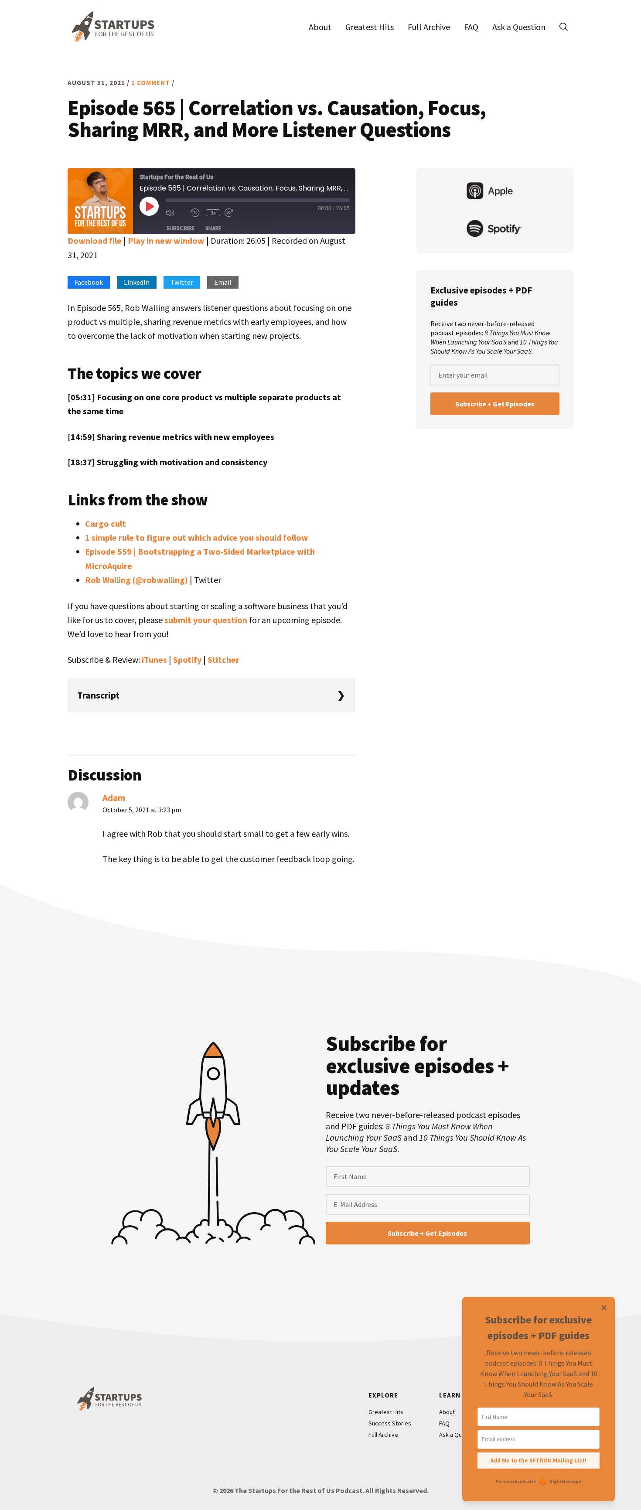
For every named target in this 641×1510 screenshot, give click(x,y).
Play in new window (166, 240)
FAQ (444, 1423)
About (447, 1412)
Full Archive (383, 1434)
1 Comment (150, 82)
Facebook (89, 282)
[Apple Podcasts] (495, 191)
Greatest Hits (385, 1412)
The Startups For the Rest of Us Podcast (111, 26)
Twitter (181, 282)
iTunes (154, 659)
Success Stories (389, 1423)
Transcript (98, 695)
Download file (95, 240)
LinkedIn (137, 282)
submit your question (205, 619)
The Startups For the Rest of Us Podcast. (299, 1490)
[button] (563, 26)
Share (213, 228)
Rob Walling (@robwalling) (136, 579)
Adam (113, 798)
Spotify (187, 659)
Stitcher (223, 659)
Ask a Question (458, 1434)
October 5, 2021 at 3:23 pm (141, 809)
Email (223, 282)
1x (213, 212)
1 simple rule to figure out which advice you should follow (196, 537)
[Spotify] (495, 229)
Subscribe (180, 228)
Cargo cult (105, 523)
